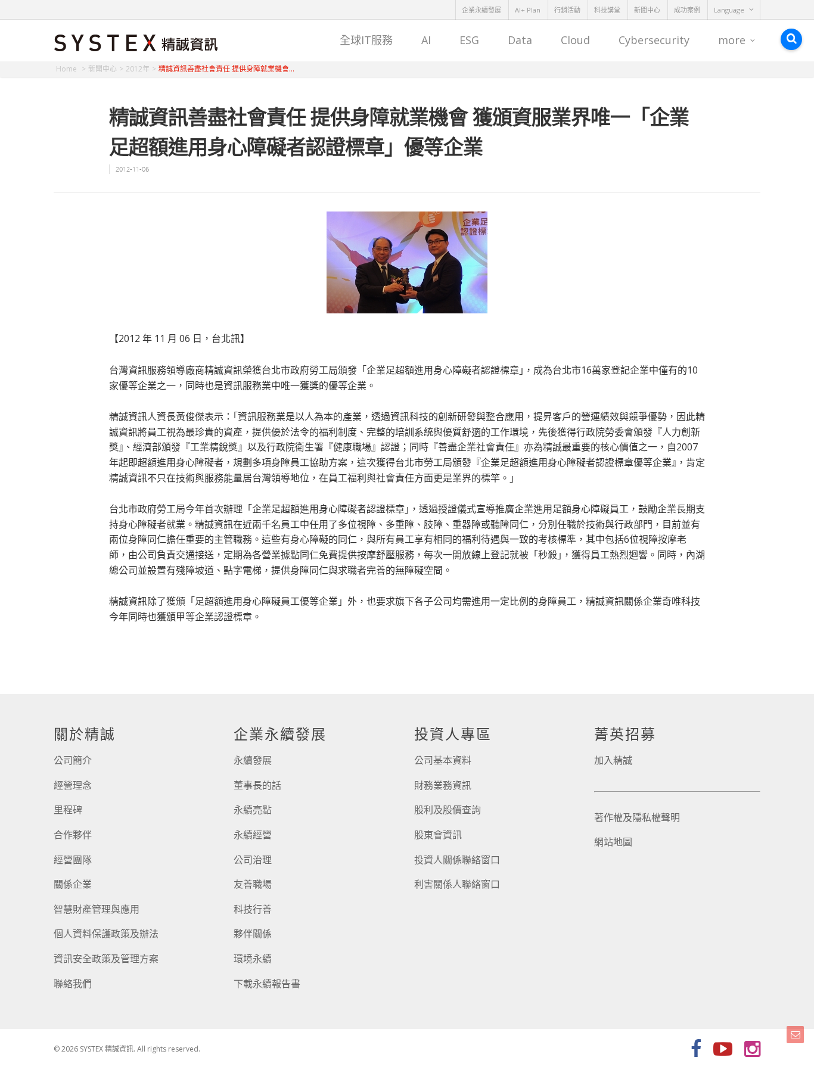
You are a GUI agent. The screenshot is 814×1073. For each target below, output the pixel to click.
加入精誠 (613, 760)
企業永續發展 (481, 9)
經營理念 (73, 785)
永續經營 (253, 834)
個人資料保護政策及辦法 (106, 933)
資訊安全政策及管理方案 (106, 958)
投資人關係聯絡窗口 (457, 859)
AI (426, 40)
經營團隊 (73, 859)
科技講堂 (607, 9)
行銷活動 (567, 9)
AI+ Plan (527, 9)
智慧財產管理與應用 (96, 909)
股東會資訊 (438, 834)
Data (520, 40)
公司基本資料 (442, 760)
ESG (469, 40)
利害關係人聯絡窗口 (457, 884)
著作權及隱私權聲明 (637, 817)
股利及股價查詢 (447, 809)
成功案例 (687, 9)
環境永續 (253, 958)
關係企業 (73, 884)
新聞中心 (647, 9)
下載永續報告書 (267, 983)
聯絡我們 (73, 983)
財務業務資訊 (442, 785)
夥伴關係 (253, 933)
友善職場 (253, 884)
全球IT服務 (366, 40)
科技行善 (253, 909)
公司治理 (253, 859)
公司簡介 (73, 760)
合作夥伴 (73, 834)
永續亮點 (253, 809)
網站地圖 (613, 841)
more (731, 40)
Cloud (575, 40)
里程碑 (68, 809)
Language (729, 9)
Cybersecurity (654, 40)
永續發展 (253, 760)
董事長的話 (257, 785)
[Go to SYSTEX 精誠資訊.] (71, 69)
